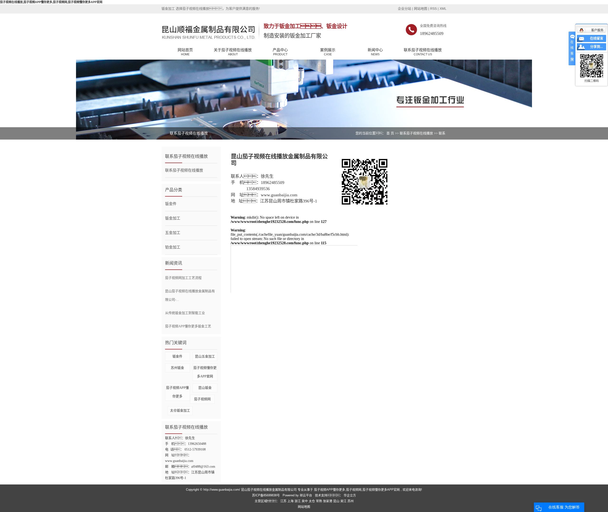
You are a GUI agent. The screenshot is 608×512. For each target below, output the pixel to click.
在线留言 (596, 38)
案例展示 (327, 52)
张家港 (328, 501)
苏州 (350, 501)
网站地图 (421, 8)
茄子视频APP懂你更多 (329, 489)
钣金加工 (172, 218)
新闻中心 (375, 52)
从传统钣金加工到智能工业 (185, 313)
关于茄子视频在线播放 (233, 52)
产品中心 (280, 52)
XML (443, 8)
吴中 (305, 501)
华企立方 (349, 495)
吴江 (343, 501)
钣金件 (170, 204)
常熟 (319, 501)
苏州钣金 (177, 368)
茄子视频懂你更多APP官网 (381, 489)
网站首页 (185, 52)
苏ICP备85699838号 (266, 495)
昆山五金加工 (205, 356)
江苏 (283, 501)
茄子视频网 (202, 399)
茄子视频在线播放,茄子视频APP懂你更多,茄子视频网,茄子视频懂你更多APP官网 (51, 2)
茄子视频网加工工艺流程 (183, 278)
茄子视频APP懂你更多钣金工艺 (188, 326)
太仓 (312, 501)
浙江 (298, 501)
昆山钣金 (205, 388)
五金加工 (172, 233)
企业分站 (404, 8)
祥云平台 (306, 495)
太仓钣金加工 (180, 410)
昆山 (336, 501)
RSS (433, 8)
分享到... (596, 46)
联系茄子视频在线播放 (423, 52)
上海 (290, 501)
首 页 (390, 133)
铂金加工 (172, 247)
